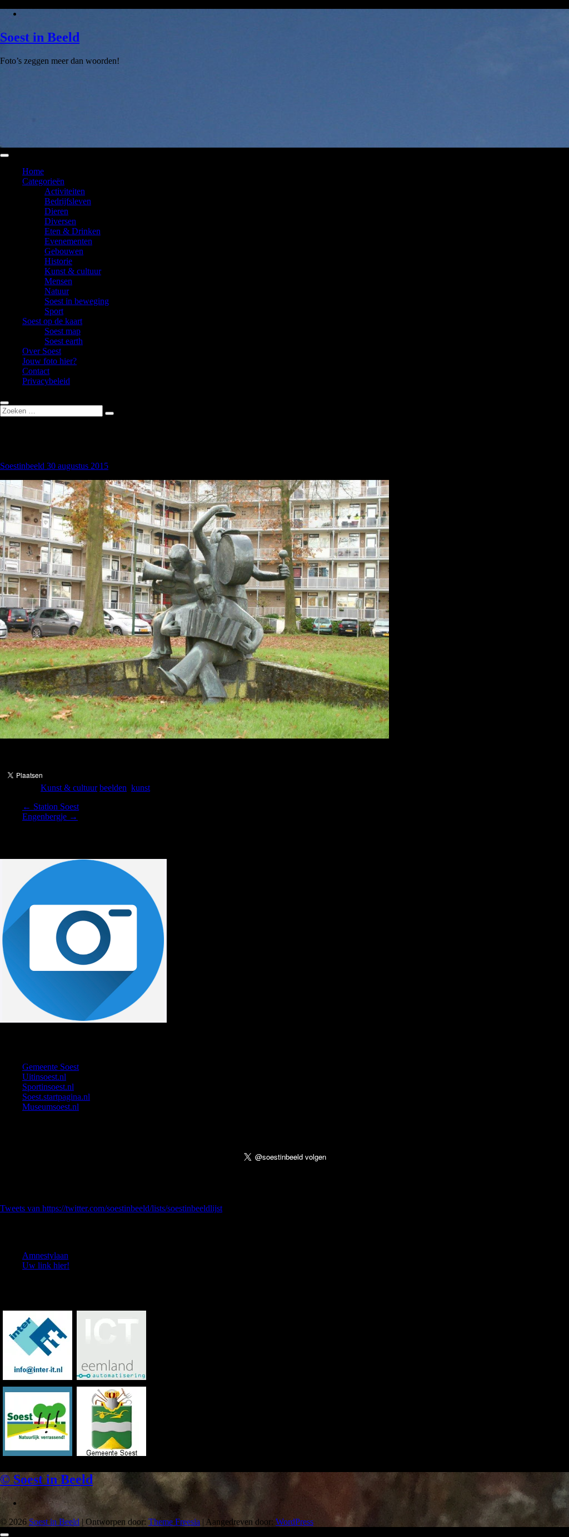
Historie (58, 261)
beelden (113, 787)
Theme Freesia (174, 1521)
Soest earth (63, 341)
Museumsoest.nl (50, 1106)
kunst (140, 787)
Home (33, 171)
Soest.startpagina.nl (56, 1096)
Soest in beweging (76, 301)
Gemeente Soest (50, 1066)
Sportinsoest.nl (48, 1086)
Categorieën (43, 181)
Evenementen (68, 241)
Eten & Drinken (72, 231)
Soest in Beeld (39, 37)
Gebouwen (63, 251)
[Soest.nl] (111, 1453)
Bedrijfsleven (67, 201)
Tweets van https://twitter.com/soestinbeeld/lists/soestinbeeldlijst (111, 1208)
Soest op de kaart (52, 321)
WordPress (294, 1521)
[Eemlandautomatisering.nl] (111, 1377)
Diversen (60, 221)
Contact (35, 371)
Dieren (56, 211)
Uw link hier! (45, 1265)
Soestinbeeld (23, 466)
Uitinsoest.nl (44, 1076)
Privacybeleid (46, 381)
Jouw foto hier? (49, 361)
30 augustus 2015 (77, 466)
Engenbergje (50, 816)
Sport (53, 311)
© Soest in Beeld (46, 1479)
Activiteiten (64, 191)
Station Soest (50, 806)
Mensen (58, 281)
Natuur (56, 291)
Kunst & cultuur (72, 271)
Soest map (62, 331)
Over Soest (41, 351)
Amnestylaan (45, 1255)
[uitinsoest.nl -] (37, 1453)
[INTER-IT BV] (37, 1377)
